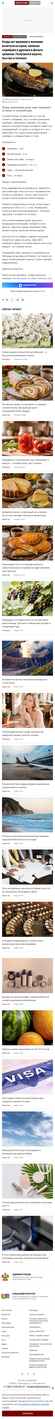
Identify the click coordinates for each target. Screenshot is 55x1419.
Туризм (5, 1348)
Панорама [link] (6, 359)
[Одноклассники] (12, 300)
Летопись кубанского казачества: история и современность (38, 1321)
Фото (4, 1340)
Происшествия (8, 1327)
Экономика (6, 1323)
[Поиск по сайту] (52, 3)
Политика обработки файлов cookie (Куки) (38, 1366)
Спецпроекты (35, 1327)
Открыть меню (3, 3)
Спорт (4, 1331)
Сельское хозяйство (10, 1353)
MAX (43, 291)
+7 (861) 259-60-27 (14, 1386)
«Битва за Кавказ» (37, 1314)
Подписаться (29, 285)
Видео (4, 1344)
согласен (27, 1413)
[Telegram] (17, 300)
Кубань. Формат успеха (39, 1336)
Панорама (33, 1310)
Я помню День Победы (38, 1340)
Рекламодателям (36, 1354)
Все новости (7, 1310)
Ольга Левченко (36, 37)
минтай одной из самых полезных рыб (32, 278)
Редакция (33, 1350)
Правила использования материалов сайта (39, 1360)
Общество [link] (6, 415)
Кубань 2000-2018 (36, 1331)
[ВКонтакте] (7, 300)
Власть (5, 1319)
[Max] (23, 300)
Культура (5, 1336)
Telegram (33, 1374)
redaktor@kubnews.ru (39, 1386)
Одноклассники (28, 1374)
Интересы (6, 1357)
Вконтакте (22, 1374)
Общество (7, 37)
